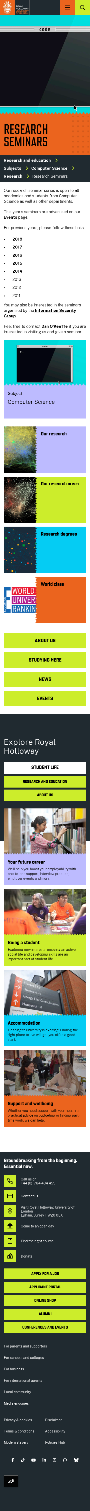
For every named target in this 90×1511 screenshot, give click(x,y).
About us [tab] (45, 795)
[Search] (82, 7)
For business (14, 1369)
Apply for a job (45, 1274)
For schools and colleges (24, 1358)
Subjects (12, 168)
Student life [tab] (45, 767)
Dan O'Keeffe (55, 326)
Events (10, 217)
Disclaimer (53, 1420)
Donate (26, 1256)
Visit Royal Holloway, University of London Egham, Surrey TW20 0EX (47, 1211)
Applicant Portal (45, 1287)
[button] (13, 1460)
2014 (17, 271)
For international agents (23, 1381)
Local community (17, 1392)
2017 (17, 247)
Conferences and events (45, 1328)
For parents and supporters (25, 1346)
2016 (17, 255)
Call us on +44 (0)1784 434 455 (38, 1181)
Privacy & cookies (18, 1420)
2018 (17, 239)
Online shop (45, 1301)
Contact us (29, 1196)
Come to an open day (37, 1226)
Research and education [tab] (45, 782)
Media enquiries (16, 1403)
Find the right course (37, 1241)
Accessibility (55, 1431)
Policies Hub (55, 1442)
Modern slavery (16, 1442)
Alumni (45, 1314)
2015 (17, 263)
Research (13, 176)
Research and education (27, 160)
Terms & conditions (19, 1431)
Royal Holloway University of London (15, 7)
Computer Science (49, 168)
